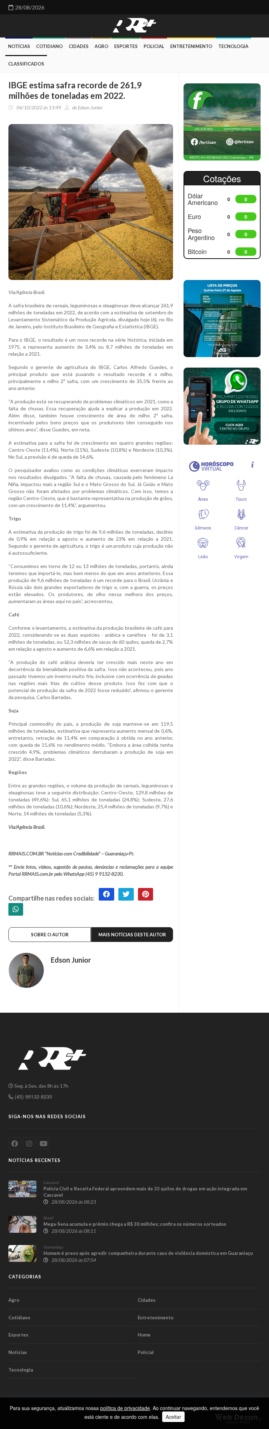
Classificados (26, 64)
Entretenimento (191, 46)
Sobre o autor (50, 934)
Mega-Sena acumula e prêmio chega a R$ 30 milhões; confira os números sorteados (134, 1224)
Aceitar (173, 1416)
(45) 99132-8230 (32, 1096)
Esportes (126, 46)
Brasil (48, 1218)
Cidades (79, 46)
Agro (101, 46)
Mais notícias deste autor (132, 934)
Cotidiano (49, 46)
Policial (154, 46)
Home (144, 1335)
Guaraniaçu (53, 1247)
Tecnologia (233, 46)
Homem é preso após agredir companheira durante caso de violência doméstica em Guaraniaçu (148, 1253)
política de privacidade (125, 1407)
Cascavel (51, 1182)
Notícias (19, 46)
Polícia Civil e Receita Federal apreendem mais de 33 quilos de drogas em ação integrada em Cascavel (145, 1192)
